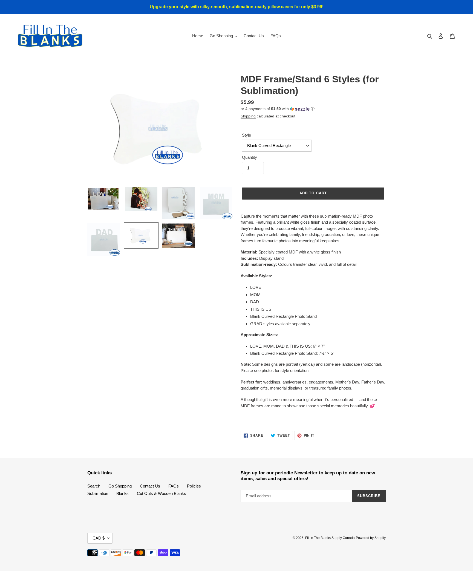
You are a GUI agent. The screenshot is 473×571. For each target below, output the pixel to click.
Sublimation (97, 493)
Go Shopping (120, 486)
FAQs (173, 486)
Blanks (122, 493)
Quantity (249, 157)
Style (246, 135)
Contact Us (150, 486)
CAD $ (99, 538)
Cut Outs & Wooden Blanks (161, 493)
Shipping (248, 116)
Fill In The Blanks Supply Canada (330, 538)
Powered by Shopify (371, 538)
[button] (278, 108)
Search (93, 486)
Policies (194, 486)
